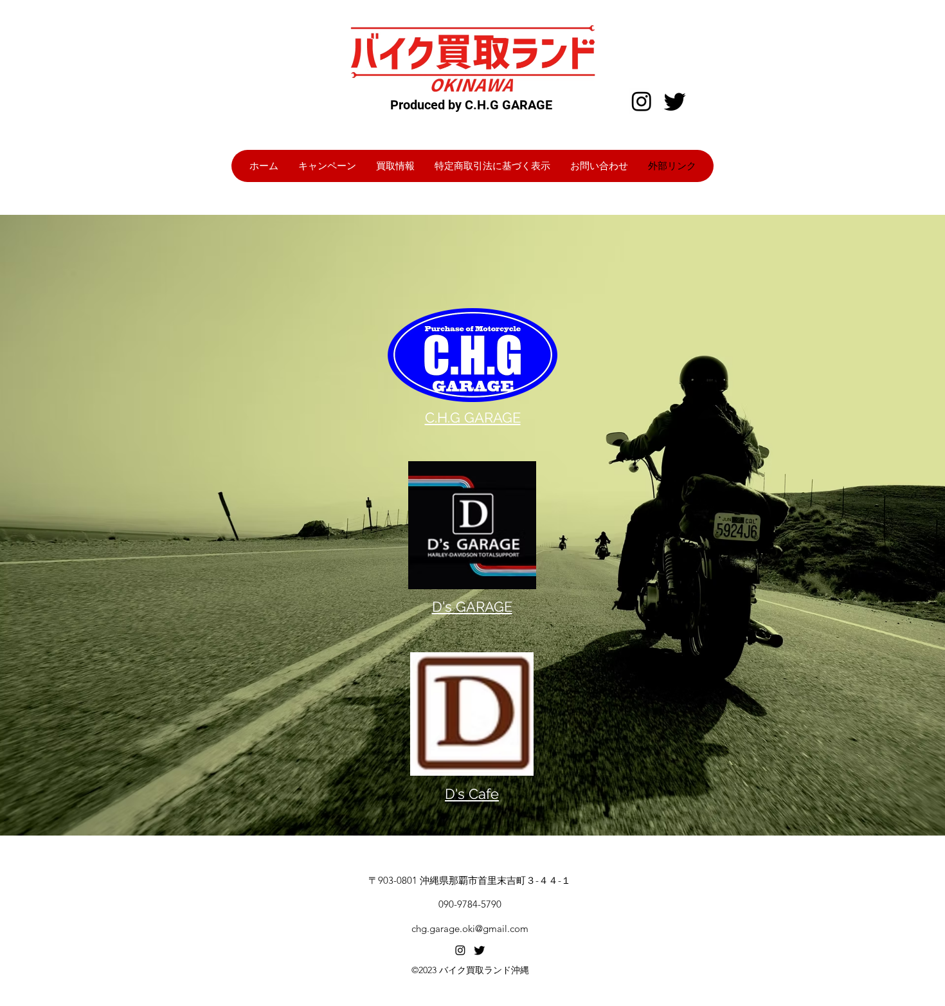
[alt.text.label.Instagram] (460, 950)
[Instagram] (641, 101)
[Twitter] (675, 101)
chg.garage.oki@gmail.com (469, 928)
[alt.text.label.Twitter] (479, 950)
